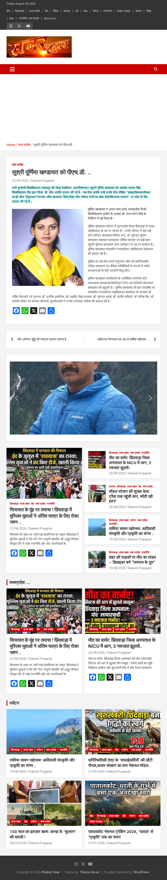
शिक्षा (149, 11)
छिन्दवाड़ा (19, 11)
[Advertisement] (83, 106)
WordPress (141, 872)
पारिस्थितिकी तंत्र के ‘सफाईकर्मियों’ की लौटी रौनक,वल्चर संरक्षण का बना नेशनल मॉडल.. (120, 763)
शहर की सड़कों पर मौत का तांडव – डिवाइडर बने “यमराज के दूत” (132, 560)
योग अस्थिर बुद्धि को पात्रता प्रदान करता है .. (42, 339)
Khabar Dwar (51, 872)
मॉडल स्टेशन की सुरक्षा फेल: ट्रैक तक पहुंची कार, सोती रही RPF (131, 496)
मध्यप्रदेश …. (20, 582)
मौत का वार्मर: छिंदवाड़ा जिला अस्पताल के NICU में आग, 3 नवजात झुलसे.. (130, 462)
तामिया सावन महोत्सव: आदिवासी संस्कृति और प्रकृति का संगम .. (132, 531)
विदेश (55, 11)
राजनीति (51, 503)
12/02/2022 (20, 180)
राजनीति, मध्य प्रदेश (29, 18)
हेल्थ (11, 18)
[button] (16, 398)
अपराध (66, 11)
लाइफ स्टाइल (123, 11)
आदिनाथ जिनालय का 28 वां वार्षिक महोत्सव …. (123, 339)
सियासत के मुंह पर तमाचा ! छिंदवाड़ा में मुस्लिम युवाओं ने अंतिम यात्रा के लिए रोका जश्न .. (44, 516)
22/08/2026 (117, 473)
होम (8, 11)
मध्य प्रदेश (34, 11)
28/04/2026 (18, 843)
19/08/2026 (117, 539)
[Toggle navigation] (12, 69)
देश (46, 11)
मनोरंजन (108, 11)
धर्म (76, 11)
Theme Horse (89, 872)
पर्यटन (96, 11)
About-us (50, 18)
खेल (86, 11)
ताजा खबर (25, 503)
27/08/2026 (18, 528)
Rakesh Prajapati (42, 180)
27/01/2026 (96, 843)
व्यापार (138, 11)
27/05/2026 (96, 771)
